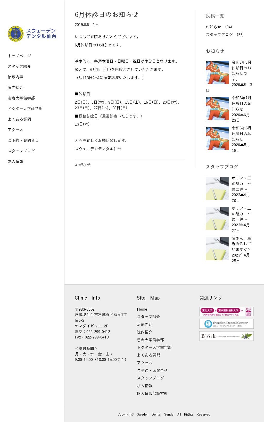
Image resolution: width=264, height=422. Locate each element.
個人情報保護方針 (152, 394)
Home (142, 309)
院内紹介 (15, 88)
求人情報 (15, 162)
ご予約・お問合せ (23, 140)
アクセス (15, 130)
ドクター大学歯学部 (25, 109)
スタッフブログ (21, 151)
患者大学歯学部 (21, 98)
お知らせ (82, 165)
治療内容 (15, 77)
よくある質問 (19, 119)
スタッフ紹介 (19, 66)
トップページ (19, 56)
